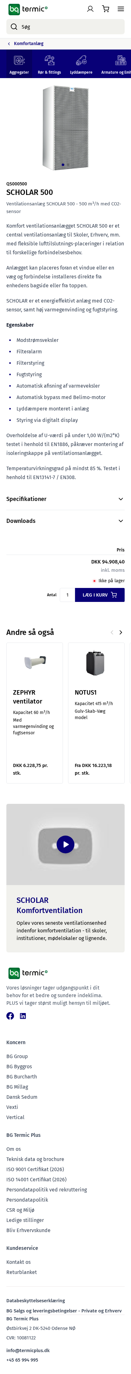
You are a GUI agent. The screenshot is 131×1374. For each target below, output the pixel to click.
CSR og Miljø (20, 1210)
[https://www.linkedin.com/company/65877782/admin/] (23, 1016)
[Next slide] (121, 632)
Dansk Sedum (22, 1097)
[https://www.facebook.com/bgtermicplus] (10, 1016)
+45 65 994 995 (22, 1360)
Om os (13, 1149)
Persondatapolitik (27, 1200)
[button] (63, 164)
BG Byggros (19, 1067)
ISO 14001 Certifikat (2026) (36, 1180)
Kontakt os (18, 1262)
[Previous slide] (112, 632)
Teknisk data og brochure (35, 1159)
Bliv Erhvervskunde (28, 1230)
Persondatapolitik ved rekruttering (46, 1190)
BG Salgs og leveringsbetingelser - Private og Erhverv (64, 1311)
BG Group (17, 1056)
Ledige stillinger (25, 1220)
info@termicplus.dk (28, 1350)
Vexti (12, 1107)
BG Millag (17, 1087)
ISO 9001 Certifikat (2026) (35, 1169)
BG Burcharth (21, 1077)
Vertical (15, 1117)
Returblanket (21, 1272)
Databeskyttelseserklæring (35, 1301)
